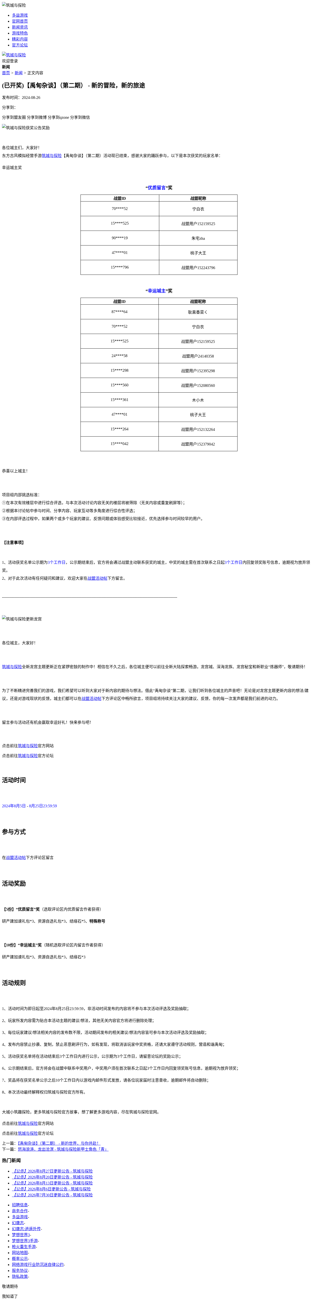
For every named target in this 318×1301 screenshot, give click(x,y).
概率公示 (20, 1259)
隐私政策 (20, 1276)
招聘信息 (20, 1205)
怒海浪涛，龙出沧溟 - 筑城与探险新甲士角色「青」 (63, 1149)
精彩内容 (20, 39)
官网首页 (20, 21)
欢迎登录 (10, 61)
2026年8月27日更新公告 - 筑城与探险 (52, 1171)
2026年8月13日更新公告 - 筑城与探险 (52, 1183)
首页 (6, 73)
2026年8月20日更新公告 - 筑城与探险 (52, 1177)
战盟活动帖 (97, 578)
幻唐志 (18, 1223)
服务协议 (20, 1270)
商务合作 (20, 1211)
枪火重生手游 (24, 1247)
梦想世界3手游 (25, 1241)
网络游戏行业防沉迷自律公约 (38, 1264)
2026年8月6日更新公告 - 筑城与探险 (51, 1189)
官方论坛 (20, 45)
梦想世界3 (21, 1235)
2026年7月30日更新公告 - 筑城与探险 (52, 1195)
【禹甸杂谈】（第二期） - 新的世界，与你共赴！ (59, 1143)
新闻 (19, 73)
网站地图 (20, 1253)
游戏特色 (20, 33)
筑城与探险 (52, 156)
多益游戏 (20, 15)
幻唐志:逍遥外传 (26, 1229)
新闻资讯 (20, 27)
